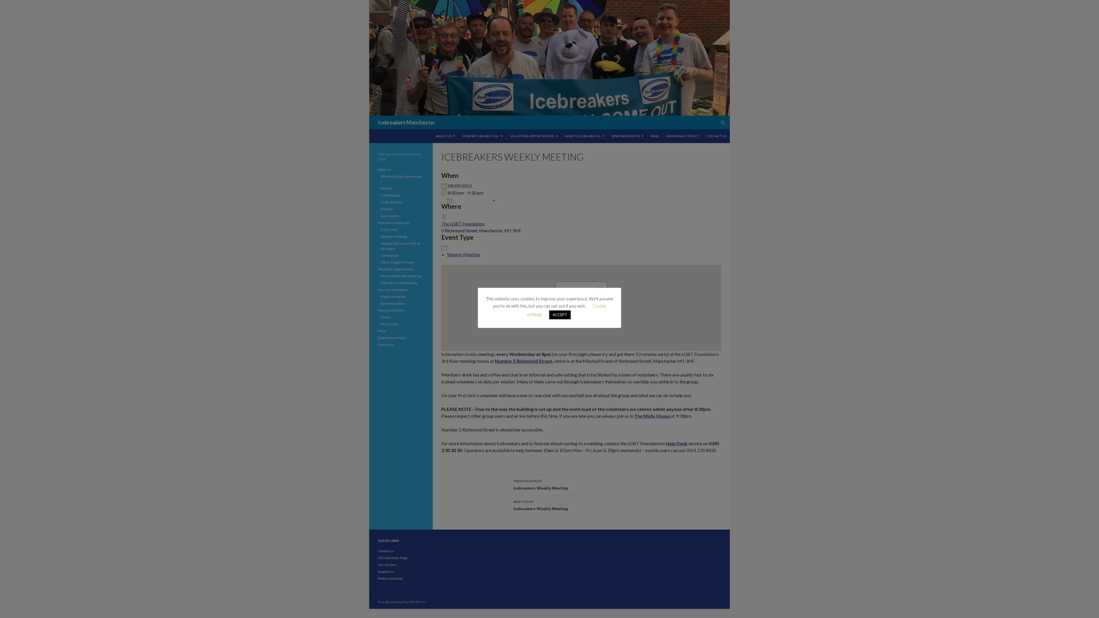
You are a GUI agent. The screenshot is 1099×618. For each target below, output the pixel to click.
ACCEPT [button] (560, 314)
